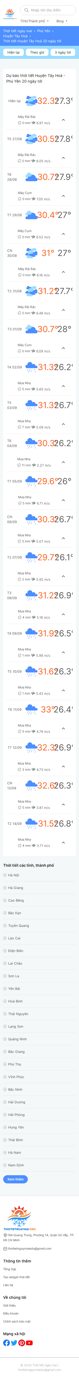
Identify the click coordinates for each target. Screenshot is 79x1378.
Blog (60, 21)
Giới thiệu (9, 1305)
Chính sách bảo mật (17, 1321)
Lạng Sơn (15, 1026)
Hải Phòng (16, 1115)
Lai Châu (15, 963)
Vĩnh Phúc (16, 1077)
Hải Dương (16, 1102)
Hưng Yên (16, 1127)
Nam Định (16, 1165)
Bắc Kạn (14, 913)
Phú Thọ (14, 1064)
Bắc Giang (16, 1052)
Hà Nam (14, 1152)
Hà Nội (13, 875)
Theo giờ (37, 52)
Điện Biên (15, 951)
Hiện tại (13, 52)
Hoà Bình (15, 1001)
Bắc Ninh (15, 1089)
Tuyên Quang (18, 925)
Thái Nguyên (18, 1014)
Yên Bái (14, 988)
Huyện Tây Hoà (15, 36)
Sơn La (13, 976)
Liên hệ (8, 1285)
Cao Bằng (16, 900)
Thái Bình (15, 1140)
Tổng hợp (9, 1269)
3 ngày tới (63, 52)
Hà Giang (15, 888)
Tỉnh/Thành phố (33, 21)
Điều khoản (11, 1313)
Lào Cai (14, 938)
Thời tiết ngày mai (17, 31)
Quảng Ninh (17, 1039)
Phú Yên (43, 31)
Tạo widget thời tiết (16, 1277)
